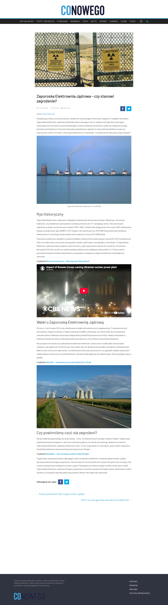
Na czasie (66, 108)
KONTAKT (133, 581)
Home (124, 21)
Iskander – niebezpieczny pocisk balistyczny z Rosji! (68, 362)
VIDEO (133, 21)
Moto (94, 21)
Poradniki (62, 21)
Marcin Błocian (48, 114)
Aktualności (27, 21)
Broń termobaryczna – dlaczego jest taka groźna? (68, 261)
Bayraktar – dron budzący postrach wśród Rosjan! (67, 454)
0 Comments (55, 108)
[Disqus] (84, 536)
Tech (85, 21)
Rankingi (75, 21)
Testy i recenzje (45, 21)
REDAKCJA (134, 585)
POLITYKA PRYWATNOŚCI (140, 593)
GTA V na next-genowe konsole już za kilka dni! (106, 500)
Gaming (114, 21)
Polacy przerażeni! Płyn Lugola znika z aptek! (60, 494)
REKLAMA (133, 589)
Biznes (103, 21)
